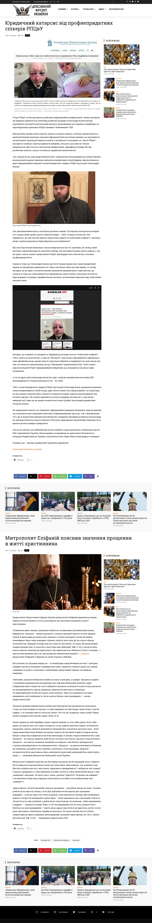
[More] (97, 476)
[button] (112, 2)
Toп (27, 35)
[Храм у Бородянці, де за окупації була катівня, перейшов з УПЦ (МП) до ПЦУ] (94, 501)
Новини (118, 78)
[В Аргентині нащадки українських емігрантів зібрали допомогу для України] (109, 112)
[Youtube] (138, 1)
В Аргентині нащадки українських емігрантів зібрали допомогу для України (126, 113)
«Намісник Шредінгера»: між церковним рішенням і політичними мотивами (127, 83)
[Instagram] (130, 1)
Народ (118, 107)
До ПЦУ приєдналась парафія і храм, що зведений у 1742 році (57, 516)
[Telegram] (132, 1)
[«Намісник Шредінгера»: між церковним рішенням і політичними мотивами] (109, 83)
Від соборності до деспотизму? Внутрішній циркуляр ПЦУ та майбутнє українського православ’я (127, 98)
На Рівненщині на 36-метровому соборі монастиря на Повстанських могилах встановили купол (130, 519)
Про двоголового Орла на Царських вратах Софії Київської (120, 70)
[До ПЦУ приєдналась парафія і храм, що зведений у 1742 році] (58, 501)
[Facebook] (127, 1)
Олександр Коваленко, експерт (27, 449)
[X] (135, 1)
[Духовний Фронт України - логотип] (32, 10)
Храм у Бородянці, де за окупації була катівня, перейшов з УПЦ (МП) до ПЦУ (94, 518)
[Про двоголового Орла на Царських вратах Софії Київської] (121, 54)
